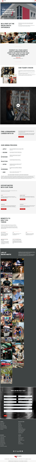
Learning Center (2, 437)
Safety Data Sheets (2, 442)
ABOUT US (4, 16)
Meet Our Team (2, 424)
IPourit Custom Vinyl (20, 443)
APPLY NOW (21, 136)
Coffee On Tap (20, 425)
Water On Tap (20, 426)
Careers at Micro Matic (3, 425)
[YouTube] (18, 451)
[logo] (4, 1)
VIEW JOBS (12, 16)
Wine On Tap (19, 424)
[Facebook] (22, 451)
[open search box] (33, 1)
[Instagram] (15, 451)
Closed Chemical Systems (3, 426)
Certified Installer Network (21, 430)
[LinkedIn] (20, 451)
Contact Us (19, 436)
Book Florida (19, 442)
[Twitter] (13, 451)
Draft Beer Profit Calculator (3, 446)
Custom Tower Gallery (3, 436)
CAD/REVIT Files (2, 441)
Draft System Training (21, 431)
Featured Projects (20, 432)
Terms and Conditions (21, 437)
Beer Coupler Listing (2, 443)
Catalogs (19, 441)
